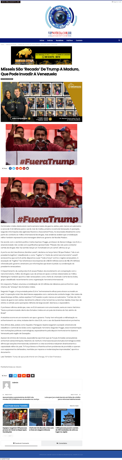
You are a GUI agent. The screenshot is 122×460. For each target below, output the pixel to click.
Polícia (50, 40)
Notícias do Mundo (6, 79)
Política (70, 40)
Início (42, 40)
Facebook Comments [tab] (22, 443)
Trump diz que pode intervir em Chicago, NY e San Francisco (36, 357)
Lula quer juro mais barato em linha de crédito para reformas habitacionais (62, 398)
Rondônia (59, 40)
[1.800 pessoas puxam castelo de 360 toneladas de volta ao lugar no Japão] (68, 417)
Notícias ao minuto (13, 367)
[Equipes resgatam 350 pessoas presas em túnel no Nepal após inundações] (15, 417)
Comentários (63, 443)
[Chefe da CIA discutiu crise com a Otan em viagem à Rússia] (41, 417)
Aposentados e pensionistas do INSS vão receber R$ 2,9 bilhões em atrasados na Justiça (21, 398)
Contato (79, 40)
